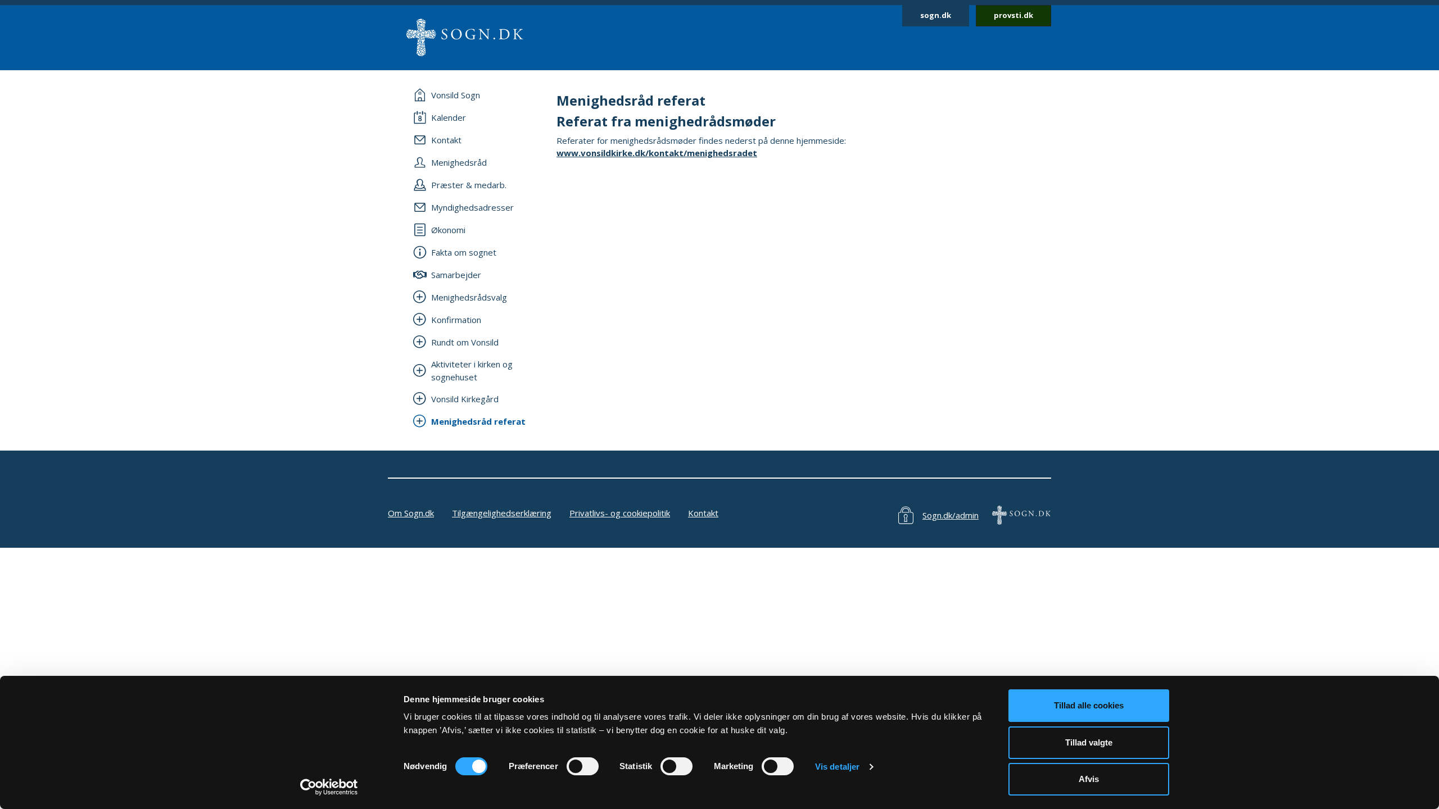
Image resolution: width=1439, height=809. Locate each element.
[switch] (583, 766)
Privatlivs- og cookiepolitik (619, 513)
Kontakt (703, 513)
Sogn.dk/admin (950, 515)
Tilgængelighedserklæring (501, 513)
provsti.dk (1013, 15)
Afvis (1089, 779)
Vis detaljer (837, 766)
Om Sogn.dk (411, 513)
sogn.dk (935, 15)
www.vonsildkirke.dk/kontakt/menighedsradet (656, 152)
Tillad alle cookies (1089, 705)
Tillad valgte (1088, 742)
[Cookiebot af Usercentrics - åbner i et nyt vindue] (329, 787)
